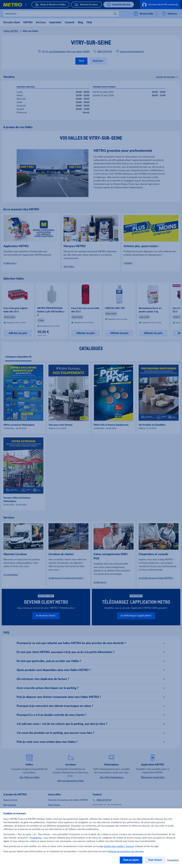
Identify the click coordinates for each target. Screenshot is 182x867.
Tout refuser (155, 860)
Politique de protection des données (126, 851)
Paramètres (36, 838)
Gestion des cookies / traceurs (119, 846)
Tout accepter (131, 860)
